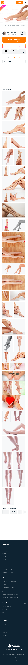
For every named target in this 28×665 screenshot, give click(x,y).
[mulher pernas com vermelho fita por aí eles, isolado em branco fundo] (6, 278)
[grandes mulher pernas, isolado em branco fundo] (18, 462)
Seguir (22, 34)
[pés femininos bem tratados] (6, 559)
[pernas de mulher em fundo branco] (18, 196)
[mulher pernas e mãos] (10, 479)
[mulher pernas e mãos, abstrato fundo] (10, 384)
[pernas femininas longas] (9, 290)
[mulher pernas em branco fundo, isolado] (10, 213)
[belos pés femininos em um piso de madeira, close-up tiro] (7, 517)
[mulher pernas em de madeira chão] (5, 488)
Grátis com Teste (14, 40)
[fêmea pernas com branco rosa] (10, 495)
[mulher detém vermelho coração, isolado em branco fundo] (13, 545)
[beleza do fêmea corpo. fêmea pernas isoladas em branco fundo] (9, 168)
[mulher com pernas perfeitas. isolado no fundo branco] (9, 570)
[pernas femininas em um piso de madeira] (13, 320)
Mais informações (8, 60)
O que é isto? (17, 57)
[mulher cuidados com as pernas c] (13, 98)
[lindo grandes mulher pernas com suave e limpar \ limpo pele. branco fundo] (10, 250)
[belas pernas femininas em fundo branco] (6, 334)
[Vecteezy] (2, 2)
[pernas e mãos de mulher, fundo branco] (13, 142)
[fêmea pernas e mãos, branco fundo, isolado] (9, 127)
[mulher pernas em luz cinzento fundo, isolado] (8, 199)
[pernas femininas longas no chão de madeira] (13, 304)
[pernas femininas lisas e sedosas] (7, 183)
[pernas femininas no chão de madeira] (13, 359)
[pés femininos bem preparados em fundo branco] (7, 449)
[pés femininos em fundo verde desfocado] (8, 531)
